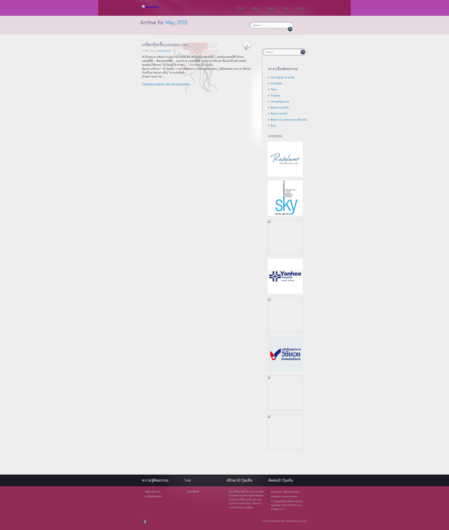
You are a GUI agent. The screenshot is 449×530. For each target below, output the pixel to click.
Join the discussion (178, 84)
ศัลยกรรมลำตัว (280, 107)
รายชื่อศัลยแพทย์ (153, 496)
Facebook (144, 521)
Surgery (275, 95)
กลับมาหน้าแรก (152, 491)
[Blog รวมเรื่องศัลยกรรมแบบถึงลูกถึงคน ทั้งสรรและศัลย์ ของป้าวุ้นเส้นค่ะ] (150, 7)
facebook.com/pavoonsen (284, 496)
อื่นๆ (273, 125)
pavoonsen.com (277, 521)
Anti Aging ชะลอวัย (282, 77)
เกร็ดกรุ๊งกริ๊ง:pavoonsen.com (164, 44)
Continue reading (153, 84)
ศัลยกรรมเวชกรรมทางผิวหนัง (289, 119)
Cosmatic (276, 83)
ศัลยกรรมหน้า (279, 113)
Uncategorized (164, 51)
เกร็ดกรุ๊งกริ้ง (193, 491)
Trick (274, 89)
